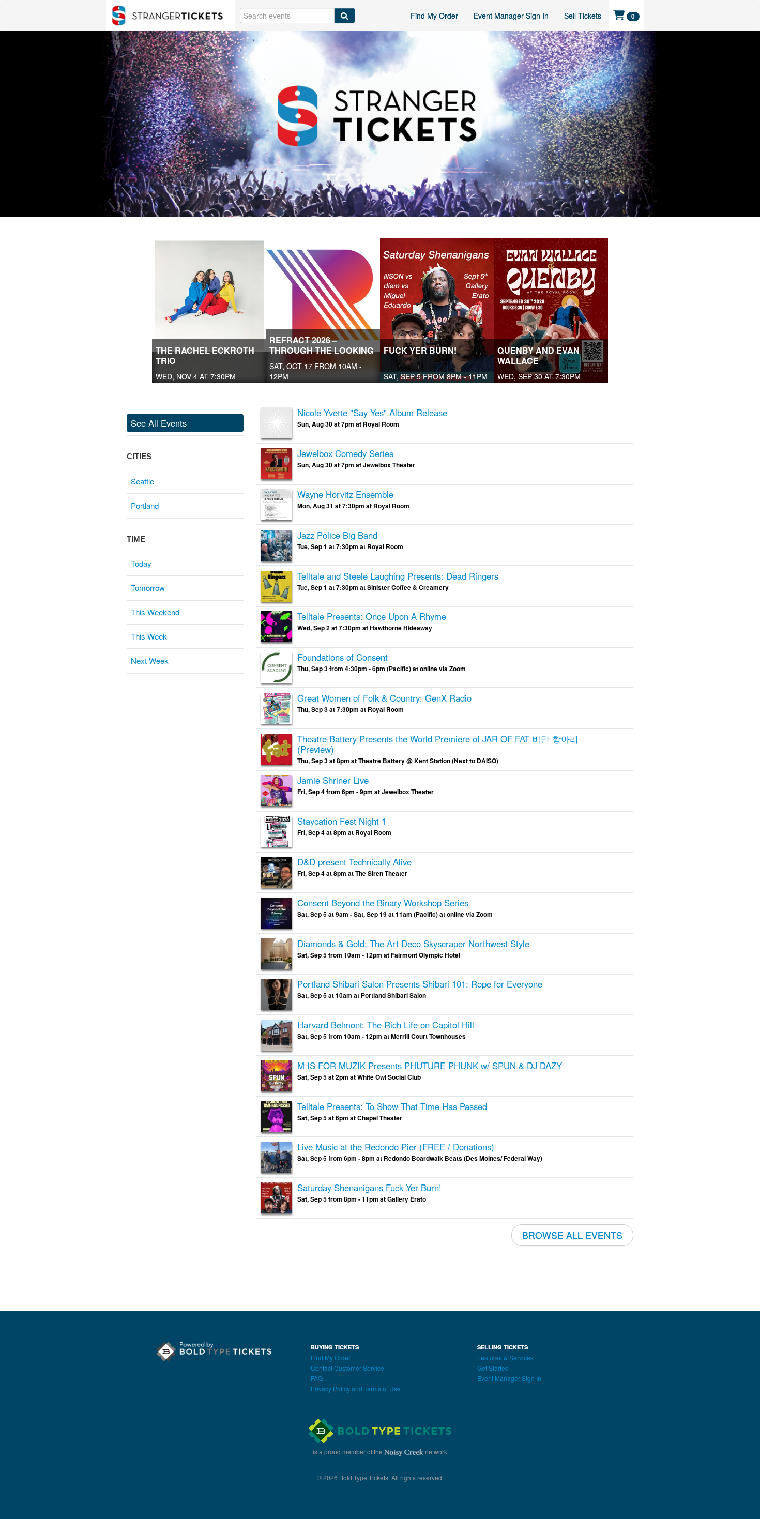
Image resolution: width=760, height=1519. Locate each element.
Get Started (493, 1367)
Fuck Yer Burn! (420, 350)
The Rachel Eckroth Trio (205, 355)
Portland (145, 505)
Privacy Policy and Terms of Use (356, 1388)
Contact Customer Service (347, 1367)
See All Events (159, 423)
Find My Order (434, 15)
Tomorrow (148, 587)
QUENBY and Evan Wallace (538, 355)
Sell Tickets (582, 15)
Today (141, 563)
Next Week (150, 660)
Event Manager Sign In (511, 15)
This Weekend (155, 611)
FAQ (317, 1378)
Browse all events (572, 1234)
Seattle (142, 481)
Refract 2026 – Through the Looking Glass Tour (321, 350)
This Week (149, 636)
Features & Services (505, 1357)
